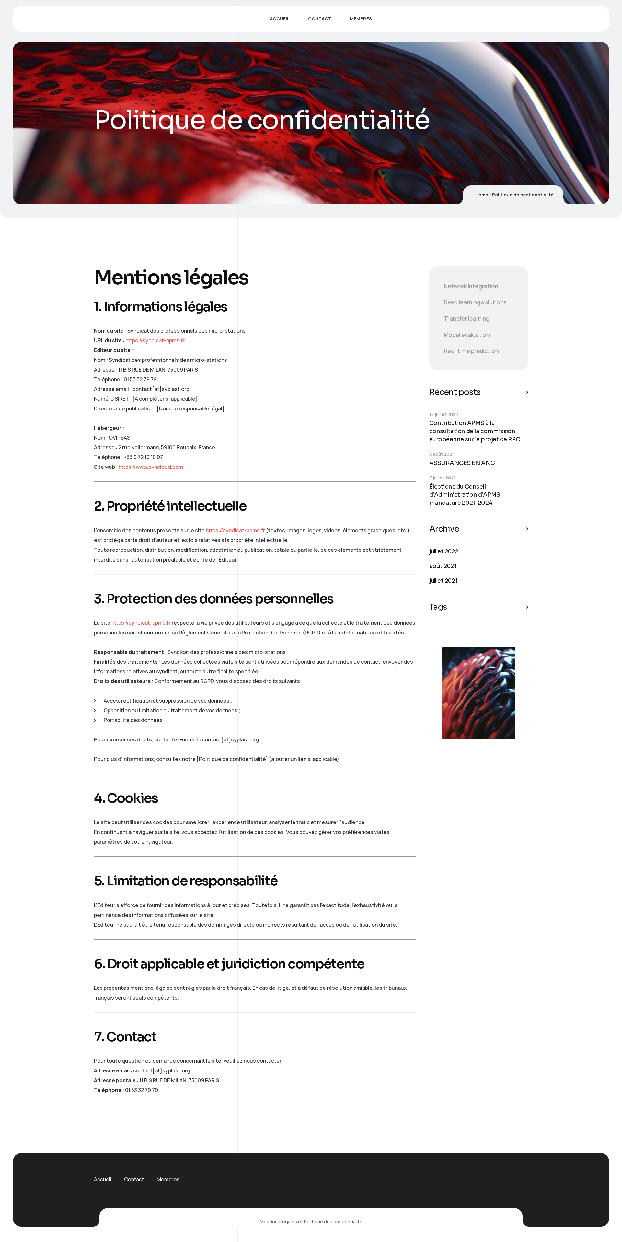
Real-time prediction (471, 351)
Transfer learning (467, 318)
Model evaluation (467, 334)
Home (481, 195)
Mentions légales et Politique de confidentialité (311, 1221)
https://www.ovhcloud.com (151, 466)
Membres (168, 1179)
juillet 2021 (443, 580)
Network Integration (471, 286)
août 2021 (442, 566)
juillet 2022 (443, 551)
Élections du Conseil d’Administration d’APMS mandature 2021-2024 (464, 494)
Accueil (102, 1179)
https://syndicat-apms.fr (155, 340)
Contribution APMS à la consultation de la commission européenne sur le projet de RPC (474, 431)
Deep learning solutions (475, 302)
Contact (134, 1179)
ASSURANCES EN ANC (462, 463)
